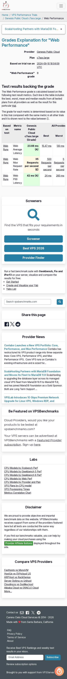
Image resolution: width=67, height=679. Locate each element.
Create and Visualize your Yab (22, 285)
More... (8, 591)
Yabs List (11, 289)
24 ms (48, 175)
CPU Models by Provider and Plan (22, 482)
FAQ (9, 630)
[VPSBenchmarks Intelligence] (59, 671)
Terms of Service (16, 637)
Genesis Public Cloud (48, 51)
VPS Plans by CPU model (17, 485)
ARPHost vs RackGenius (17, 577)
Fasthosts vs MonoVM (16, 570)
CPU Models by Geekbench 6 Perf (23, 475)
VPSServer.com (51, 672)
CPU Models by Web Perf (18, 478)
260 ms (60, 175)
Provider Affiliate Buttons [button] (18, 543)
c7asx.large (43, 57)
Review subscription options (21, 664)
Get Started (12, 281)
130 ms (60, 145)
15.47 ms (46, 145)
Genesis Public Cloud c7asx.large (23, 18)
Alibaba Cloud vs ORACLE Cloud (21, 587)
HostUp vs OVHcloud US (17, 573)
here (37, 444)
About (10, 640)
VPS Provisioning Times (17, 489)
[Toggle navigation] (61, 6)
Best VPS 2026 (33, 248)
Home (5, 14)
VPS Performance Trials (24, 14)
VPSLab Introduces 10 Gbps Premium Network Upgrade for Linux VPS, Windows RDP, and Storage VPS (31, 401)
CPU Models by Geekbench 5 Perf (23, 471)
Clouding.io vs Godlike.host (18, 584)
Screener (33, 239)
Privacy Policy (14, 633)
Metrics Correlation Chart (17, 492)
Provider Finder (34, 258)
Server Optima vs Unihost (17, 580)
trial (14, 105)
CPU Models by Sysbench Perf (21, 468)
